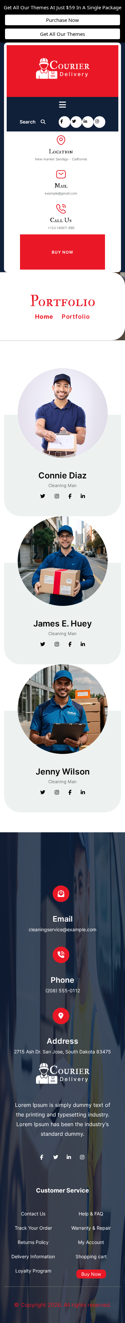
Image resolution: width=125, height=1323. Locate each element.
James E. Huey (62, 623)
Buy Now (91, 1274)
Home (45, 316)
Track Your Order (33, 1228)
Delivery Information (33, 1256)
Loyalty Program (33, 1271)
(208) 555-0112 (62, 990)
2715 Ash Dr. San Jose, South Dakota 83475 (62, 1051)
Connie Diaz (62, 475)
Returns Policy (33, 1242)
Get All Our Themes (62, 34)
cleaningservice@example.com (62, 929)
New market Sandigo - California (61, 159)
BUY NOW (62, 252)
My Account (91, 1242)
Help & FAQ (91, 1213)
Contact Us (33, 1213)
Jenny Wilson (63, 772)
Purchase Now (62, 20)
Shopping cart (91, 1256)
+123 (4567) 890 (61, 228)
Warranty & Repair (91, 1228)
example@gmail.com (61, 193)
